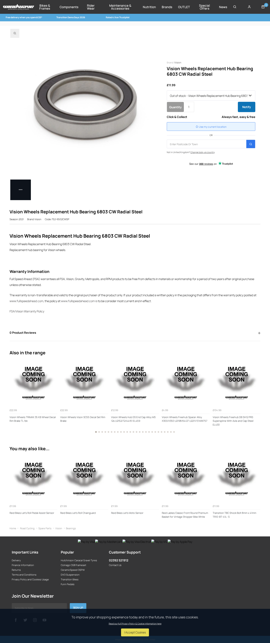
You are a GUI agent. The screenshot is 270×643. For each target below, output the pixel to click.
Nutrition (149, 7)
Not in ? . (191, 152)
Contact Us (115, 565)
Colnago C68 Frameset (73, 565)
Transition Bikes (69, 579)
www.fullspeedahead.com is (79, 301)
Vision (177, 62)
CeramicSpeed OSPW (73, 570)
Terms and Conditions (24, 574)
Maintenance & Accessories (120, 7)
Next (257, 397)
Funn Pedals (67, 584)
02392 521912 (118, 560)
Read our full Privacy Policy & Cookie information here (135, 624)
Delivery (16, 560)
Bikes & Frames (44, 7)
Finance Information (23, 565)
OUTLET (184, 7)
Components (69, 7)
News (223, 7)
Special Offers (204, 7)
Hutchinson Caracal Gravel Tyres (79, 560)
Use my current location (212, 126)
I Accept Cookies (135, 632)
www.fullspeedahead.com (26, 301)
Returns (16, 570)
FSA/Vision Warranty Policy (27, 311)
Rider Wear (91, 7)
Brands (167, 7)
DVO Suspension (70, 574)
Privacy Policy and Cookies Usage (30, 579)
